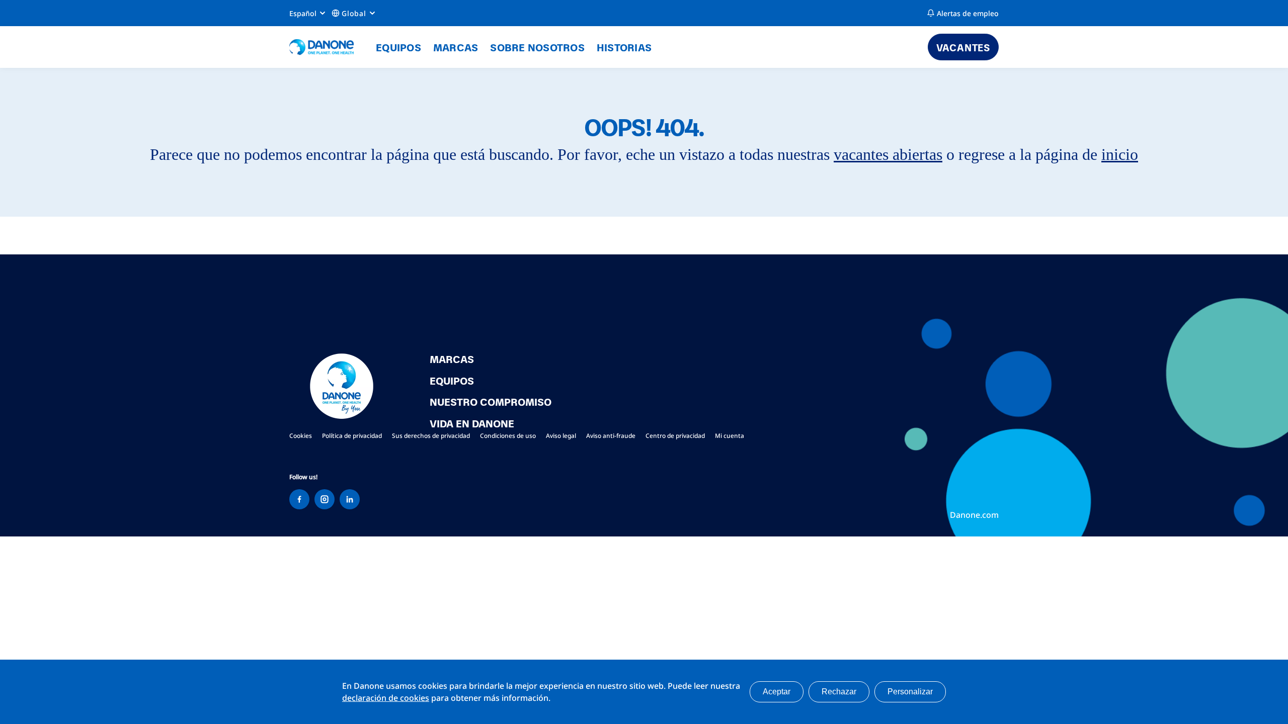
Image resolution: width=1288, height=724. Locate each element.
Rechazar (839, 691)
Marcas (455, 47)
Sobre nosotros (537, 47)
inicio (1119, 154)
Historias (624, 47)
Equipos (398, 47)
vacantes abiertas (888, 154)
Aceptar (776, 691)
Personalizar (910, 691)
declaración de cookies (385, 697)
